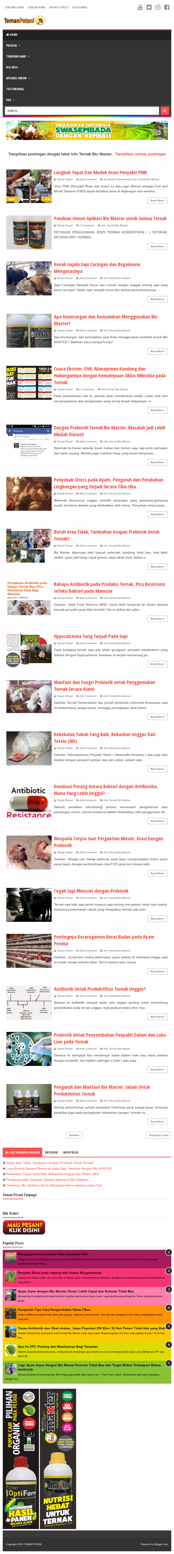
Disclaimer (79, 7)
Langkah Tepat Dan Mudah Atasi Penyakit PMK (100, 172)
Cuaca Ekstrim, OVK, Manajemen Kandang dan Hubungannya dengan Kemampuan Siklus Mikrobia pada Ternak (110, 375)
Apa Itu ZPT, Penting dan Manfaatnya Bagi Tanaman (58, 1346)
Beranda (74, 1135)
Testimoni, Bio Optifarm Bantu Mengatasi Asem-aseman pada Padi (54, 1185)
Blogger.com (161, 1544)
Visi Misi (12, 67)
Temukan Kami (16, 56)
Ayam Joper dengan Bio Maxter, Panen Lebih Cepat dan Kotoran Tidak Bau (76, 1291)
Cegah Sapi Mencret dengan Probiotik (91, 890)
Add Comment (88, 179)
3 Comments (86, 225)
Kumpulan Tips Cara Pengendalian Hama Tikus (54, 1309)
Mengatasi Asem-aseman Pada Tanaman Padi (53, 1254)
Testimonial (15, 89)
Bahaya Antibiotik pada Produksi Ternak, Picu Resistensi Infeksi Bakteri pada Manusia (109, 587)
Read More (157, 200)
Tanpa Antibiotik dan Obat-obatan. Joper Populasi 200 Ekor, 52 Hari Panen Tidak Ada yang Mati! (92, 1328)
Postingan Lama (158, 1135)
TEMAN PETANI (32, 1544)
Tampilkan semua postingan (140, 154)
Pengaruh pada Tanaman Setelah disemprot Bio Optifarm (47, 1179)
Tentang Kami (14, 7)
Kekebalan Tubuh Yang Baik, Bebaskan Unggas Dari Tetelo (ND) (52, 1174)
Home (13, 34)
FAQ (8, 100)
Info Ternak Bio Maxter (146, 179)
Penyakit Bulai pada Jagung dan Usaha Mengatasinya (60, 1273)
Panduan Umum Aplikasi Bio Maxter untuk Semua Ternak (110, 218)
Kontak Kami (36, 7)
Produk (11, 45)
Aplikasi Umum (16, 78)
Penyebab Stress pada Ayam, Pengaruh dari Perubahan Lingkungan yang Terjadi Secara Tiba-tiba (108, 483)
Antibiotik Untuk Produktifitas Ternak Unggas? (100, 988)
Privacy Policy (58, 7)
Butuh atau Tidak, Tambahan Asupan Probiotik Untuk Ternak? (50, 1163)
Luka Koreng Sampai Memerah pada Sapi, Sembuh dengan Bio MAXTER (59, 1168)
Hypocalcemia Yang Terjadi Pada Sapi (91, 636)
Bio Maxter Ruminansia (117, 179)
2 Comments (86, 389)
